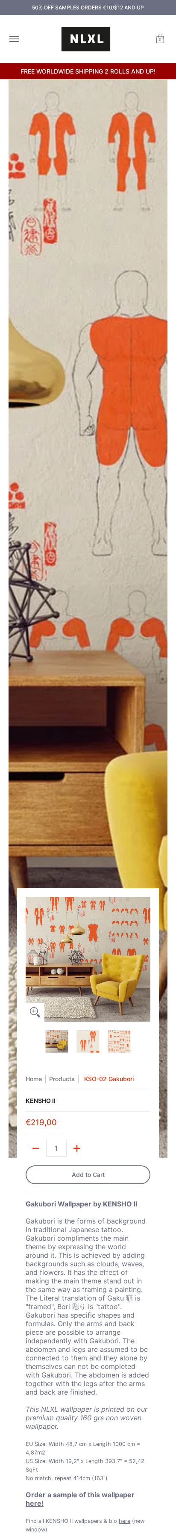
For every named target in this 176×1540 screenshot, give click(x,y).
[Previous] (31, 959)
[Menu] (14, 39)
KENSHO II (41, 1100)
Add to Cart (88, 1174)
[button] (160, 39)
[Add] (77, 1148)
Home (34, 1078)
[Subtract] (36, 1148)
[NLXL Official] (86, 39)
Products (62, 1078)
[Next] (144, 959)
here (124, 1521)
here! (35, 1503)
